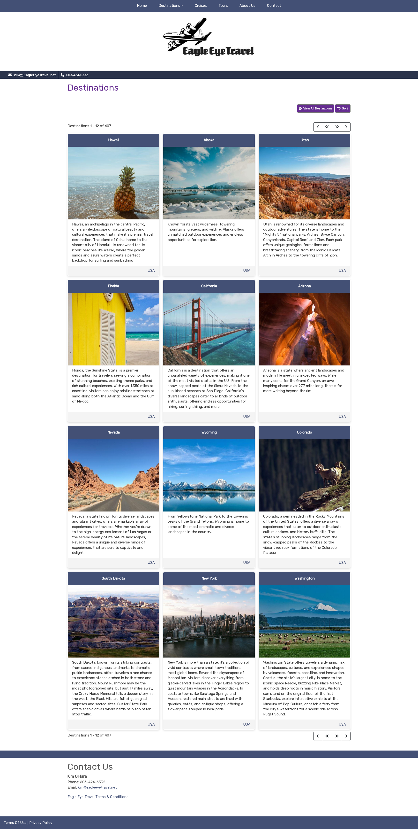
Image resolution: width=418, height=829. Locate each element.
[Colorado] (304, 475)
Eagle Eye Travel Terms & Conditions (97, 797)
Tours (223, 5)
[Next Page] (346, 127)
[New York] (209, 621)
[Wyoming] (209, 475)
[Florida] (113, 329)
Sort (345, 108)
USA (151, 270)
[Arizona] (304, 329)
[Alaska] (209, 182)
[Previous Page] (318, 127)
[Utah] (304, 182)
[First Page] (327, 127)
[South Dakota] (113, 621)
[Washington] (304, 621)
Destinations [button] (169, 5)
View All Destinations (317, 108)
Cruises (201, 5)
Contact (274, 5)
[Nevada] (113, 475)
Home (142, 5)
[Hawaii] (113, 182)
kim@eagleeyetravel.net (97, 787)
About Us (247, 5)
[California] (209, 329)
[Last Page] (337, 127)
